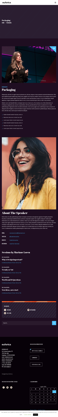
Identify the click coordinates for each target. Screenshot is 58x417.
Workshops (4, 87)
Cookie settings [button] (27, 414)
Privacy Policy (33, 410)
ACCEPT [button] (35, 414)
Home (3, 23)
